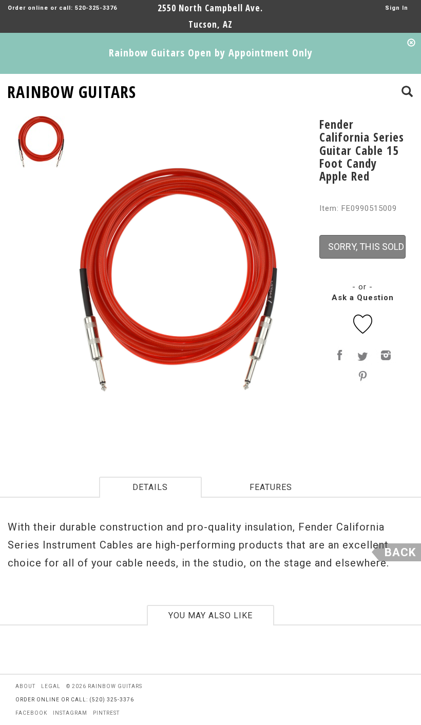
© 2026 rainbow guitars (104, 686)
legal (51, 686)
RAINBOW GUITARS (71, 90)
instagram (70, 713)
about (25, 686)
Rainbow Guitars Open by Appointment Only (211, 53)
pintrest (106, 713)
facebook (31, 713)
